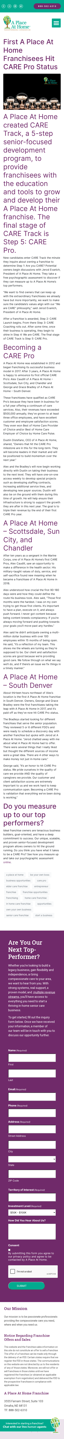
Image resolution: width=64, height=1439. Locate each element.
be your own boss (39, 874)
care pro (41, 880)
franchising (12, 897)
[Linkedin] (15, 6)
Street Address (17, 1135)
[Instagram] (9, 6)
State (11, 1165)
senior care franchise (17, 915)
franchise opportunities (35, 892)
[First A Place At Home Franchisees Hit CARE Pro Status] (32, 91)
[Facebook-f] (3, 6)
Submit (22, 1285)
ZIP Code (13, 1180)
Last (10, 1080)
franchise (11, 892)
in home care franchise (18, 903)
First (10, 1064)
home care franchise (36, 897)
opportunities (44, 903)
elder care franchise (17, 886)
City (10, 1151)
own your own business (18, 909)
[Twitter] (21, 6)
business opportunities (18, 880)
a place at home (14, 874)
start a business (43, 915)
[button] (56, 23)
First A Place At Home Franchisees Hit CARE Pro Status (30, 54)
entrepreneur (41, 886)
